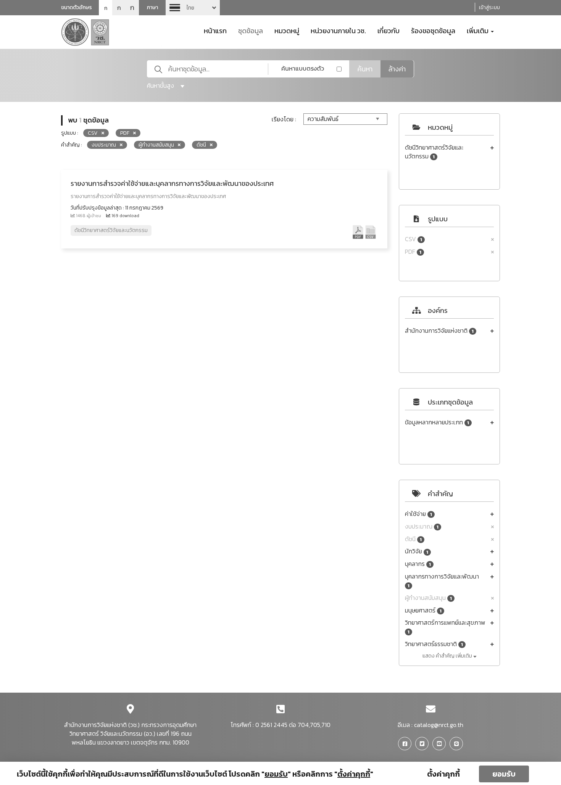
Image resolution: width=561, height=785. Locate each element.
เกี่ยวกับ (388, 30)
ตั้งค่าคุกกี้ (443, 774)
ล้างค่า (397, 69)
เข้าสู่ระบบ (489, 7)
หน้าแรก (215, 30)
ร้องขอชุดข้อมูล (433, 30)
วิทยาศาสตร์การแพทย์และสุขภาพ (445, 626)
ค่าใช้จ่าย (418, 513)
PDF (413, 251)
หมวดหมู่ (286, 30)
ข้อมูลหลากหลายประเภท (437, 422)
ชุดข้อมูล (250, 30)
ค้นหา (364, 69)
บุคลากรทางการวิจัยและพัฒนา (442, 580)
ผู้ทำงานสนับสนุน (428, 597)
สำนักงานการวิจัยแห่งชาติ (439, 330)
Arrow (193, 7)
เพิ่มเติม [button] (478, 30)
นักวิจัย (416, 551)
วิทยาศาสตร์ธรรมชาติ (434, 644)
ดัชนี (413, 539)
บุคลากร (418, 563)
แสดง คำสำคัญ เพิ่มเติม (447, 656)
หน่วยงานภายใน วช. (338, 30)
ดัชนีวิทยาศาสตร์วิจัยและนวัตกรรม (434, 152)
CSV (413, 239)
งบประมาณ (421, 526)
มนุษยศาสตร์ (423, 610)
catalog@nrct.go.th (438, 724)
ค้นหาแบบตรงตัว (302, 68)
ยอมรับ (504, 774)
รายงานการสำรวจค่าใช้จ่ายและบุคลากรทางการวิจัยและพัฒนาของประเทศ (172, 183)
